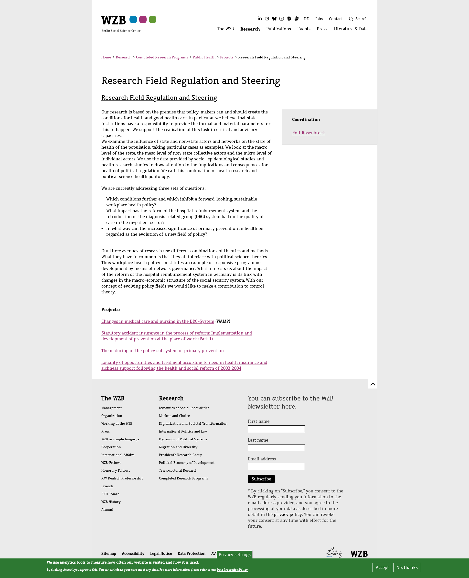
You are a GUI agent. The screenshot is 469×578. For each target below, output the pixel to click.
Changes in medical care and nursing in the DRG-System (157, 321)
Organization (111, 415)
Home (106, 57)
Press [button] (323, 30)
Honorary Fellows (115, 470)
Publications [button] (280, 30)
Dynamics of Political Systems (183, 439)
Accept (382, 567)
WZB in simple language (120, 439)
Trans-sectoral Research (178, 470)
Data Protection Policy (232, 570)
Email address (262, 459)
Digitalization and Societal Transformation (193, 423)
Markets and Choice (174, 415)
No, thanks (407, 567)
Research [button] (251, 30)
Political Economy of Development (186, 462)
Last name (258, 440)
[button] (368, 58)
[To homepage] (120, 23)
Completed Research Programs (162, 57)
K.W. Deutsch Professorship (122, 478)
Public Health (204, 57)
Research (123, 57)
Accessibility (133, 553)
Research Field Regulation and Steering (159, 97)
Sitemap (108, 553)
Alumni (107, 509)
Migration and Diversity (178, 447)
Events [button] (305, 30)
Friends (107, 486)
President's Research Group (180, 455)
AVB (214, 553)
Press (105, 431)
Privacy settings (235, 554)
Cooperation (111, 447)
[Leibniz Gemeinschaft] (334, 553)
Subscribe (261, 479)
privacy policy (288, 514)
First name (258, 421)
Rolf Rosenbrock (308, 133)
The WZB (112, 398)
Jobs (319, 18)
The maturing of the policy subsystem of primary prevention (162, 351)
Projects (227, 57)
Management (111, 408)
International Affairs (117, 455)
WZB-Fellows (111, 462)
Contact (336, 18)
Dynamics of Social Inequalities (184, 408)
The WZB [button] (227, 30)
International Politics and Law (183, 431)
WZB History (111, 502)
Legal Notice (161, 553)
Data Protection (191, 553)
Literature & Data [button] (352, 30)
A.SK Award (110, 494)
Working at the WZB (116, 423)
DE (306, 18)
